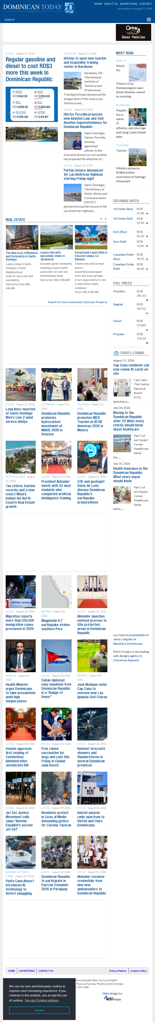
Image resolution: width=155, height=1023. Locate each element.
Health (11, 675)
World (46, 611)
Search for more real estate (65, 302)
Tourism (70, 53)
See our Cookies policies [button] (41, 1000)
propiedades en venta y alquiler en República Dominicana (131, 639)
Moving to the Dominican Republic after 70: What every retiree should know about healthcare (128, 421)
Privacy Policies (118, 971)
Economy (48, 404)
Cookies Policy (139, 971)
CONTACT (146, 3)
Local (10, 53)
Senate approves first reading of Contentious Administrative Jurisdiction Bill (19, 757)
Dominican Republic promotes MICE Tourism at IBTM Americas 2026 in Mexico (91, 422)
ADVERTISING (128, 3)
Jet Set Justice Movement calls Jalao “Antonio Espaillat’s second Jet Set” (19, 821)
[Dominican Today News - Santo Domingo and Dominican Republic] (39, 7)
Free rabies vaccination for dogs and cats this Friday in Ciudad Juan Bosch (55, 757)
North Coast (15, 476)
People (82, 675)
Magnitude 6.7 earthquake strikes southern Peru (55, 625)
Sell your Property (95, 302)
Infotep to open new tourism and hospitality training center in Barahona (85, 63)
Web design (110, 993)
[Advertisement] (72, 32)
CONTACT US (46, 971)
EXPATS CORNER (132, 353)
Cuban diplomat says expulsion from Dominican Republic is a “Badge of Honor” (56, 689)
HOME (98, 3)
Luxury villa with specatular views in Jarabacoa (52, 256)
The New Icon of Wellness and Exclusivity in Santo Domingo (22, 256)
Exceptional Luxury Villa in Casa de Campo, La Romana (91, 256)
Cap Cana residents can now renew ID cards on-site (131, 369)
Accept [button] (39, 1010)
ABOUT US (111, 3)
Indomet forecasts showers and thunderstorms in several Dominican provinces (91, 757)
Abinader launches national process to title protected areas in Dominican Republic (92, 625)
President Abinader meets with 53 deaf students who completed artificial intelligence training (56, 490)
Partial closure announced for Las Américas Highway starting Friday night (83, 175)
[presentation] (101, 218)
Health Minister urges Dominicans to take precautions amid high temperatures (21, 693)
